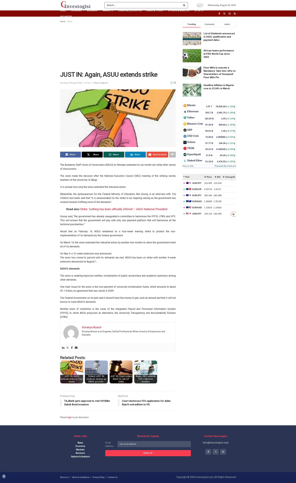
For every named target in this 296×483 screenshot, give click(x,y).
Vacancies (66, 16)
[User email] (76, 347)
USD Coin (193, 136)
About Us (64, 477)
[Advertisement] (118, 46)
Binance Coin (195, 123)
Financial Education (130, 10)
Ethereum (193, 111)
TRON (190, 148)
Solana (191, 142)
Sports (199, 10)
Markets (108, 10)
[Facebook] (71, 347)
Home (62, 21)
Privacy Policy (98, 477)
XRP (189, 130)
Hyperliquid (194, 154)
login (69, 417)
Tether (191, 117)
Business (92, 10)
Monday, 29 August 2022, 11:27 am (75, 83)
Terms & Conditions (80, 477)
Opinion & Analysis (178, 10)
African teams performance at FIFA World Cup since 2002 (219, 53)
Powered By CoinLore (225, 166)
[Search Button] (185, 5)
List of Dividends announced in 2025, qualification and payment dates (219, 36)
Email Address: (109, 444)
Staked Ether (194, 160)
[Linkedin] (63, 347)
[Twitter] (67, 347)
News (63, 10)
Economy (76, 10)
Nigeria (104, 83)
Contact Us (112, 477)
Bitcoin (191, 105)
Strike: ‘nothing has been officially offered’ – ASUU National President (123, 209)
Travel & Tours (154, 10)
